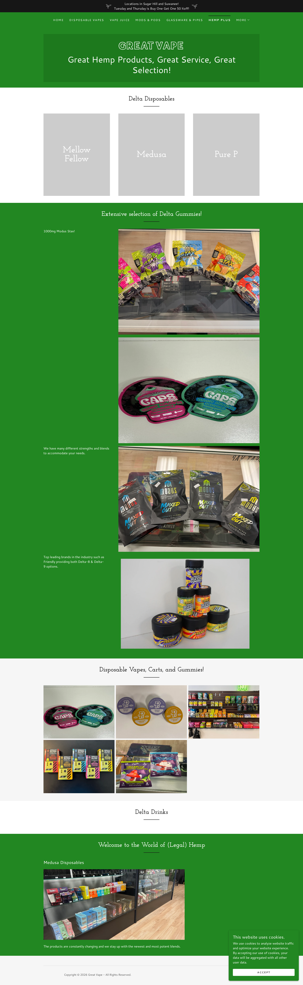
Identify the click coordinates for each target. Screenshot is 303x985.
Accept (263, 972)
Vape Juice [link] (120, 20)
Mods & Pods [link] (148, 20)
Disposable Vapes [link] (86, 20)
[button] (243, 20)
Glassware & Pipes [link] (184, 20)
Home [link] (58, 20)
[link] (151, 48)
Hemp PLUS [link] (219, 20)
